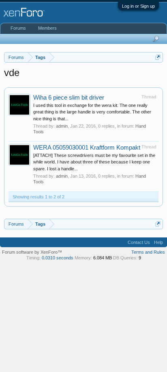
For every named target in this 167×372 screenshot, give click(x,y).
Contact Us (139, 242)
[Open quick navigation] (158, 57)
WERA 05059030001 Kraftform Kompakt (86, 147)
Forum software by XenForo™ (32, 252)
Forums (18, 28)
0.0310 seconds (57, 257)
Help (158, 242)
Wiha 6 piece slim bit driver (68, 97)
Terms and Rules (148, 252)
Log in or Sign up (138, 6)
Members (47, 28)
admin (62, 126)
